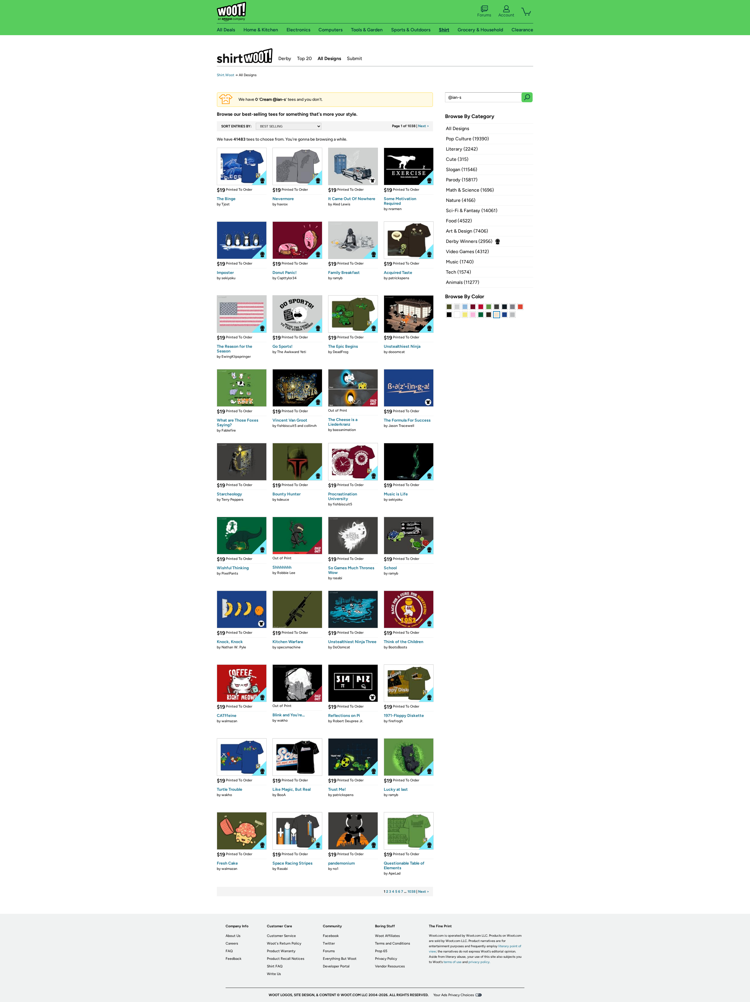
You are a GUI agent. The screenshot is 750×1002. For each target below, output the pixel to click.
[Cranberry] (473, 306)
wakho (282, 720)
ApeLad (394, 873)
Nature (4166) (460, 200)
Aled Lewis (341, 204)
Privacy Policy (386, 959)
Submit (354, 58)
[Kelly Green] (480, 314)
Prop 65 (381, 951)
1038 (411, 891)
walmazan (229, 721)
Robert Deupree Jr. (348, 721)
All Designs (329, 58)
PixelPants (229, 573)
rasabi (337, 578)
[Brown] (488, 314)
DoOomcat (341, 647)
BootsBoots (397, 647)
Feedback (233, 959)
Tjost (225, 204)
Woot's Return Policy (284, 943)
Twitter (329, 943)
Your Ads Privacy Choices (453, 995)
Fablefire (228, 430)
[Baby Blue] (465, 306)
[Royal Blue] (504, 314)
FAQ (229, 951)
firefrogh (395, 721)
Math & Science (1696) (470, 190)
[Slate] (512, 306)
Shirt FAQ (274, 966)
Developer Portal (336, 966)
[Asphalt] (496, 306)
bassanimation (344, 430)
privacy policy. (479, 962)
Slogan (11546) (461, 169)
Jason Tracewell (401, 426)
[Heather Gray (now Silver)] (512, 314)
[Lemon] (465, 314)
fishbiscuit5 (342, 504)
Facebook (331, 936)
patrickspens (398, 278)
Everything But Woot (340, 959)
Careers (232, 943)
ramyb (337, 278)
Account (506, 15)
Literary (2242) (462, 149)
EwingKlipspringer (236, 357)
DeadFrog (340, 352)
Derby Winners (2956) (469, 241)
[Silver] (457, 306)
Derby (284, 58)
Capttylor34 (286, 278)
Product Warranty (281, 951)
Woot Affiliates (387, 936)
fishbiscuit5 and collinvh (297, 426)
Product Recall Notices (285, 959)
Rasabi (282, 869)
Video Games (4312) (467, 251)
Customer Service (281, 936)
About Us (233, 936)
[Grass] (488, 306)
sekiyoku (228, 278)
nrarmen (395, 209)
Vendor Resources (390, 966)
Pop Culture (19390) (467, 139)
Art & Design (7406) (467, 231)
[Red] (480, 306)
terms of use (452, 962)
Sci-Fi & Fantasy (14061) (471, 210)
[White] (457, 314)
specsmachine (289, 647)
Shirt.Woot (244, 55)
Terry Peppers (232, 499)
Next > (423, 126)
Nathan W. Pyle (233, 647)
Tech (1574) (458, 272)
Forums (484, 15)
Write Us (274, 974)
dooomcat (396, 352)
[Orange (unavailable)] (520, 306)
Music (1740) (460, 262)
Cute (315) (457, 159)
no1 (335, 869)
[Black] (449, 314)
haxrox (282, 204)
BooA (281, 795)
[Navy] (504, 306)
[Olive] (449, 306)
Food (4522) (459, 221)
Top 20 (304, 58)
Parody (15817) (462, 180)
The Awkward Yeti (291, 352)
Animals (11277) (462, 282)
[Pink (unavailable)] (473, 314)
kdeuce (283, 499)
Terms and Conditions (392, 943)
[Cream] (496, 314)
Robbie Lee (286, 573)
